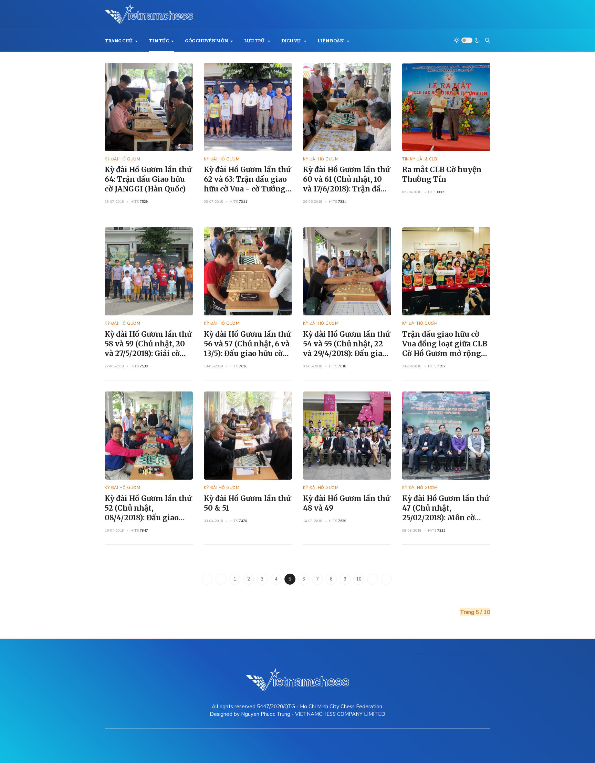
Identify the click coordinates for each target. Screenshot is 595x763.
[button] (121, 40)
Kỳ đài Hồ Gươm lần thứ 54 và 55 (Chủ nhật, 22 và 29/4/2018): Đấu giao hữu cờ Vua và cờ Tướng (346, 349)
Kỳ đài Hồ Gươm (122, 159)
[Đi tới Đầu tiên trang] (207, 579)
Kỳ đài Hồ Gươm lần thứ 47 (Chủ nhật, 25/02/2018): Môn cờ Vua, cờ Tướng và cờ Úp (445, 513)
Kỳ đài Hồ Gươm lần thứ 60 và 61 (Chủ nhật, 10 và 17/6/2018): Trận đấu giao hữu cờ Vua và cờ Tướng (346, 189)
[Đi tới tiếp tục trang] (372, 579)
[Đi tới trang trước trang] (221, 579)
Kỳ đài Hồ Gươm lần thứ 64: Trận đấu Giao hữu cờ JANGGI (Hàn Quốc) (148, 179)
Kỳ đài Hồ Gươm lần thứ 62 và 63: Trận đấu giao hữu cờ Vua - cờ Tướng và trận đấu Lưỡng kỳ (247, 184)
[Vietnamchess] (149, 14)
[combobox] (487, 40)
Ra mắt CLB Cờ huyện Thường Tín (441, 174)
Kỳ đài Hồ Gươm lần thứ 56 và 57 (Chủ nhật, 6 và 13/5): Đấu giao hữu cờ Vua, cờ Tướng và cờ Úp (247, 349)
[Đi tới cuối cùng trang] (386, 579)
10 (359, 579)
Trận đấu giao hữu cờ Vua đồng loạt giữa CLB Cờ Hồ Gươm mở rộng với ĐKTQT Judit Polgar (445, 349)
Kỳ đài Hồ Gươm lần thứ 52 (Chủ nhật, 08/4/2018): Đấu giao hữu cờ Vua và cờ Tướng (148, 513)
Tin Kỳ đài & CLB (419, 159)
